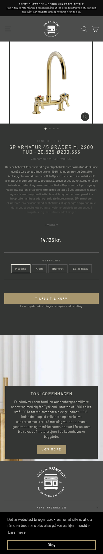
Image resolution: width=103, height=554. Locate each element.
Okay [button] (51, 545)
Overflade (51, 260)
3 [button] (54, 129)
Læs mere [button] (17, 532)
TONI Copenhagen (51, 141)
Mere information (51, 507)
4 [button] (58, 129)
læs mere (52, 449)
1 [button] (45, 129)
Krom (39, 268)
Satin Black (80, 268)
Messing (20, 268)
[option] (51, 8)
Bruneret (58, 268)
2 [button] (50, 129)
